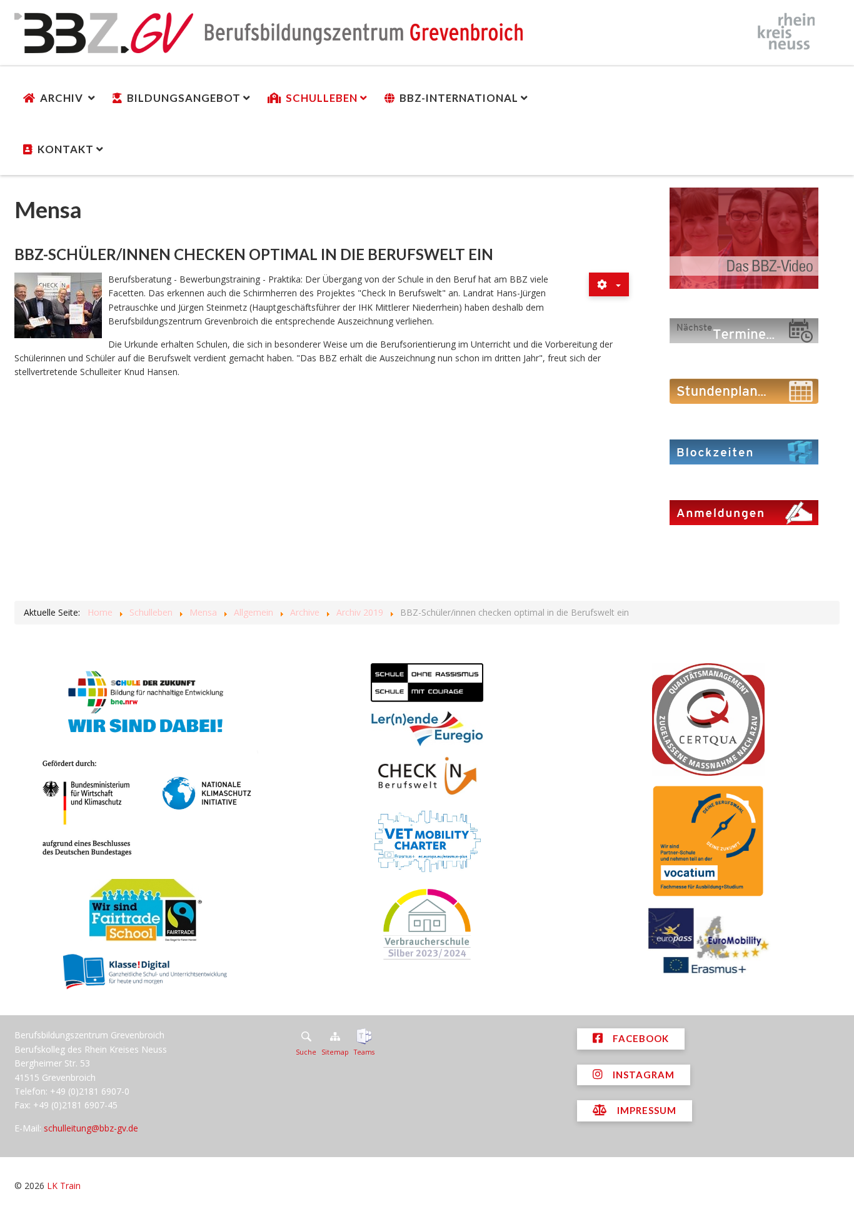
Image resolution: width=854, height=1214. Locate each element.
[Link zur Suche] (306, 1036)
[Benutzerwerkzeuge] (609, 284)
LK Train (64, 1185)
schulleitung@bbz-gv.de (91, 1128)
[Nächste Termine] (744, 330)
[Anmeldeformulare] (744, 512)
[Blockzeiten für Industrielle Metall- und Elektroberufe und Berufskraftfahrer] (744, 451)
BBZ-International (458, 97)
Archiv (63, 97)
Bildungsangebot (184, 97)
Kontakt (66, 149)
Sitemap (335, 1052)
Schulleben (322, 97)
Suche (306, 1052)
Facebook (639, 1038)
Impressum (645, 1110)
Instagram (642, 1074)
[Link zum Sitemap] (335, 1036)
